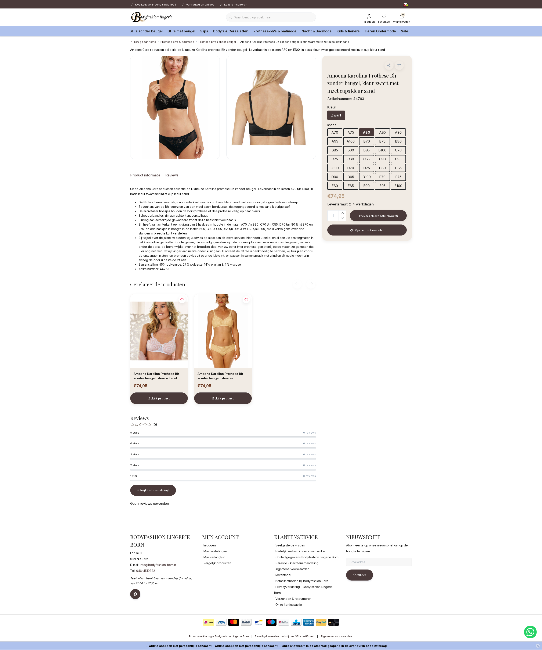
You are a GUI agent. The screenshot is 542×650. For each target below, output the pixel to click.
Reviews (171, 175)
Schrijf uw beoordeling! (153, 490)
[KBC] (296, 622)
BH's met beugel (181, 31)
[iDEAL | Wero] (208, 622)
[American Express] (308, 622)
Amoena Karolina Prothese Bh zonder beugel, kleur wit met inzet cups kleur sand (156, 377)
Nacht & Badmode (316, 31)
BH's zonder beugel (146, 31)
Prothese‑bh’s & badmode (274, 31)
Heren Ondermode (380, 31)
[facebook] (135, 594)
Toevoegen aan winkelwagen (378, 216)
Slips (204, 31)
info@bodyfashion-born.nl (158, 565)
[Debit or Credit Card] (333, 622)
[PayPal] (321, 622)
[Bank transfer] (246, 622)
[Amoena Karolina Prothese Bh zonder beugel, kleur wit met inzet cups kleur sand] (159, 331)
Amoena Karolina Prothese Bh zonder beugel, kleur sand (220, 376)
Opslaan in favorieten (369, 230)
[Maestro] (271, 622)
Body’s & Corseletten (230, 31)
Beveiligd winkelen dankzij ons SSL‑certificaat (284, 636)
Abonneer (359, 575)
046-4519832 (145, 570)
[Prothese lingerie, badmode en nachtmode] (151, 17)
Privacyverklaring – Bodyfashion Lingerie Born (219, 636)
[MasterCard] (233, 622)
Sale (404, 31)
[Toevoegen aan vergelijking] (399, 65)
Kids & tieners (348, 31)
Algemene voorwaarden (336, 636)
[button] (389, 65)
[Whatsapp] (530, 632)
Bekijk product (159, 398)
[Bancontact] (258, 622)
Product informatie (145, 175)
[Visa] (221, 622)
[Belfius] (283, 622)
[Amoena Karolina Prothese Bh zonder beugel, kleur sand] (223, 331)
